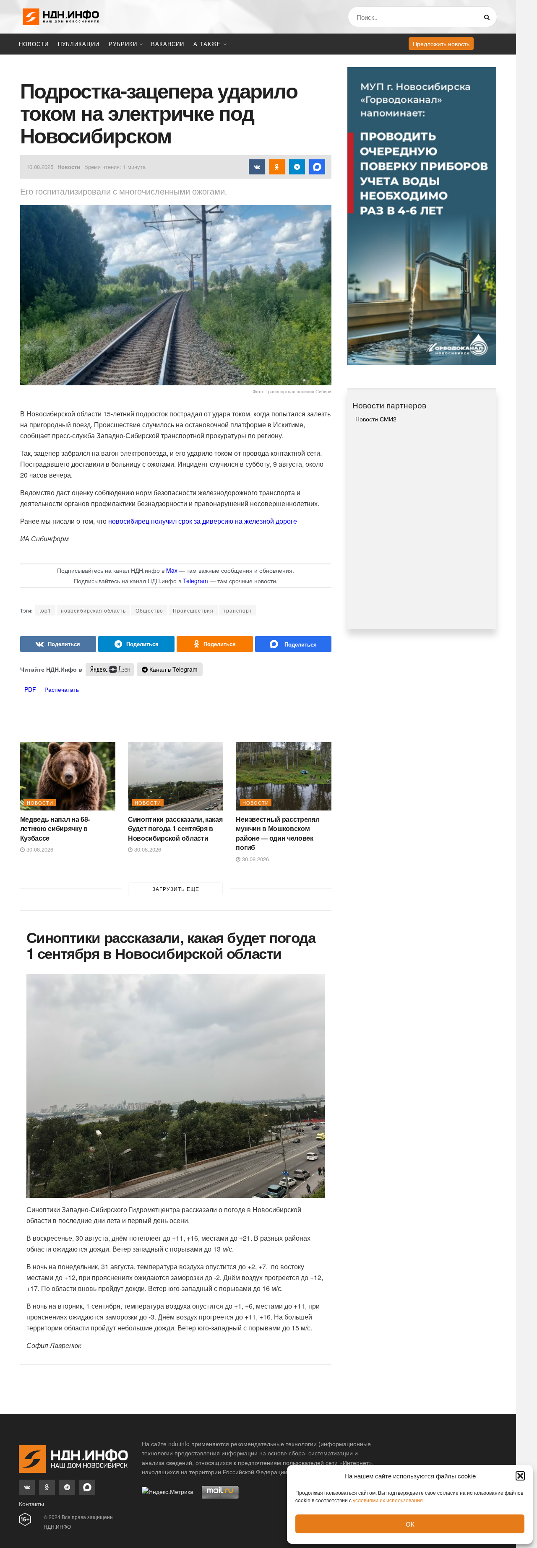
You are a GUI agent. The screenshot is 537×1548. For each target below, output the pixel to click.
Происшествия (193, 610)
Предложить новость (441, 43)
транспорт (237, 610)
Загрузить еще (175, 888)
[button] (520, 1476)
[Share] (58, 644)
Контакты (31, 1503)
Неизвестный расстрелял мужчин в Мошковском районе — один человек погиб (277, 833)
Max (171, 570)
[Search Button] (488, 16)
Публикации (78, 44)
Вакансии (167, 44)
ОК (410, 1523)
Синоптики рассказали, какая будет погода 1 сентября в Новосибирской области (175, 828)
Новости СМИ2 (375, 419)
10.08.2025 (39, 167)
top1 (45, 610)
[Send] (293, 644)
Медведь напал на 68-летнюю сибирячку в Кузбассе (55, 828)
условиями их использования (388, 1500)
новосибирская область (93, 610)
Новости (34, 44)
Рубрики (123, 44)
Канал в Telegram (173, 669)
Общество (149, 610)
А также (207, 44)
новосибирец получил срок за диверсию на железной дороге (202, 521)
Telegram (195, 581)
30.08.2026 (39, 849)
